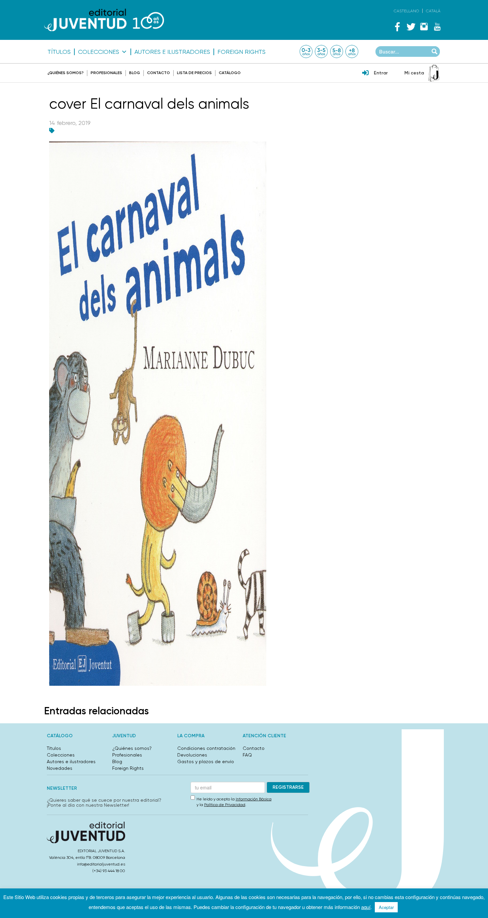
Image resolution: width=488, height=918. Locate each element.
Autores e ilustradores (172, 52)
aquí (365, 906)
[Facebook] (397, 26)
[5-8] (336, 51)
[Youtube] (437, 26)
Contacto (158, 72)
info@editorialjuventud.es (101, 864)
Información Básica (254, 799)
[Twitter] (410, 26)
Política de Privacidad (224, 804)
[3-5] (321, 51)
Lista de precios (194, 72)
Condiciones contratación (206, 748)
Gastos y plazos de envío (205, 761)
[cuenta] (365, 73)
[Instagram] (424, 26)
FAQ (247, 755)
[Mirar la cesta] (434, 73)
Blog (134, 72)
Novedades (59, 768)
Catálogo (230, 72)
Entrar (381, 73)
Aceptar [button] (386, 907)
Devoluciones (192, 755)
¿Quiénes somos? (65, 72)
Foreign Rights (241, 52)
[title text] (104, 20)
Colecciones (98, 52)
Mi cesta (414, 73)
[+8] (352, 51)
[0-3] (306, 51)
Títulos (59, 52)
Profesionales (106, 72)
